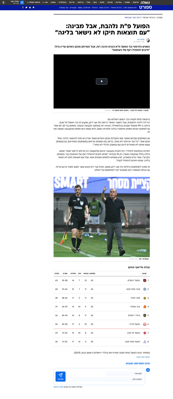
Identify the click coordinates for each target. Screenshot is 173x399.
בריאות (80, 2)
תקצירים (73, 8)
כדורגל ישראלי (116, 8)
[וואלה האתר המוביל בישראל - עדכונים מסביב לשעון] (145, 2)
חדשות (136, 2)
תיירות (72, 2)
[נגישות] (3, 2)
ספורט (127, 2)
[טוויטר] (26, 7)
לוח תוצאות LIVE (130, 8)
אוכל (88, 2)
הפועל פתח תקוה (143, 357)
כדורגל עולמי (104, 8)
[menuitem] (134, 2)
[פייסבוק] (22, 7)
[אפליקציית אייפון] (30, 7)
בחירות (119, 2)
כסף (95, 2)
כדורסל (95, 8)
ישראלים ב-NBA (84, 8)
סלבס (102, 2)
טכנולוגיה (62, 2)
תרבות (110, 2)
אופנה (53, 2)
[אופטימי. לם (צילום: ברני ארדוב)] (102, 219)
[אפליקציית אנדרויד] (33, 7)
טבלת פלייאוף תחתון (139, 267)
